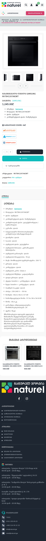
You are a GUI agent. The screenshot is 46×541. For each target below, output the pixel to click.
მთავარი (5, 20)
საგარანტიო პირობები (13, 458)
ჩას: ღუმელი (10, 21)
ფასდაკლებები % (35, 13)
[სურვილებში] (20, 350)
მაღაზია (15, 20)
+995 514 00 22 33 (13, 525)
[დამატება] (20, 346)
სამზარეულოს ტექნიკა (13, 414)
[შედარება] (20, 355)
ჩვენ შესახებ (9, 431)
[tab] (6, 195)
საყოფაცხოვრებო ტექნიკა (33, 20)
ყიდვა (24, 159)
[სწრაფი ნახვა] (20, 359)
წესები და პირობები (12, 452)
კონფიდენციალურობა (13, 455)
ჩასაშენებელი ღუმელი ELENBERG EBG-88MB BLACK (12, 365)
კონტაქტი (8, 441)
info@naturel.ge (11, 529)
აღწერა (5, 196)
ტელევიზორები (10, 420)
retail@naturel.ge (12, 533)
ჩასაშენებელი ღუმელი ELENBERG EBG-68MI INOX (32, 365)
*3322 (8, 517)
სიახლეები (8, 434)
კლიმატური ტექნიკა (12, 417)
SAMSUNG (16, 100)
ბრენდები (8, 437)
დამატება (26, 152)
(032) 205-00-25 (12, 521)
